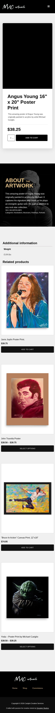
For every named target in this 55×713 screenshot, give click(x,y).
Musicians (27, 213)
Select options (27, 448)
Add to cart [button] (27, 349)
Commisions (37, 688)
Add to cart (31, 138)
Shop (25, 688)
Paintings (34, 213)
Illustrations (18, 213)
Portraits (42, 213)
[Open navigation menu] (48, 6)
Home (14, 688)
